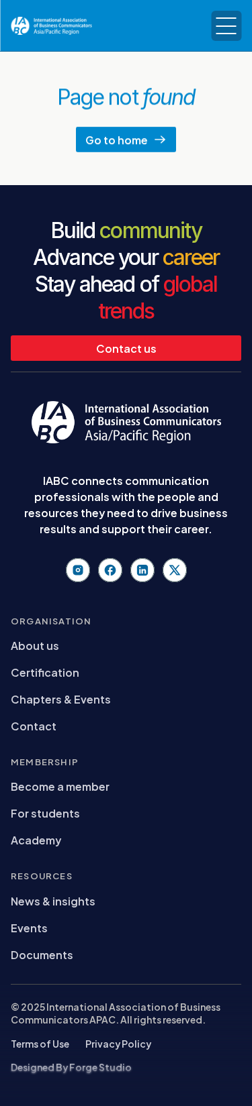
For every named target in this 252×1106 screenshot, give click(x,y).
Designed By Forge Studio (71, 1066)
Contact (33, 725)
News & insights (53, 900)
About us (35, 645)
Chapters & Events (61, 698)
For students (45, 813)
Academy (36, 839)
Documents (42, 954)
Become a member (60, 786)
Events (29, 927)
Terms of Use (40, 1043)
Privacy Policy (118, 1043)
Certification (45, 672)
